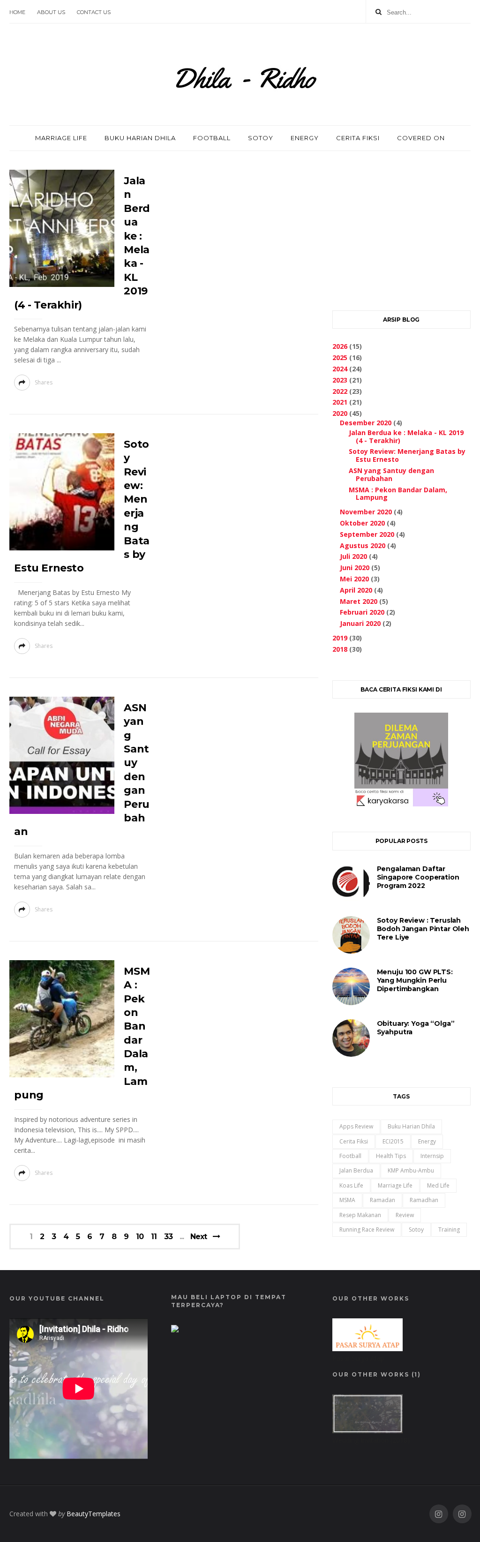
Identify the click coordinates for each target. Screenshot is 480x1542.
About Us (51, 12)
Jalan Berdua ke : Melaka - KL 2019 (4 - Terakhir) (406, 436)
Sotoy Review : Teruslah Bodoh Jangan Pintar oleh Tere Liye (423, 928)
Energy (427, 1141)
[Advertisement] (401, 228)
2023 (339, 380)
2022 (339, 391)
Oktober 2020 (362, 523)
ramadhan (424, 1200)
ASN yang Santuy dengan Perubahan (391, 474)
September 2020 (367, 534)
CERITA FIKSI (358, 138)
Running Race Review (366, 1230)
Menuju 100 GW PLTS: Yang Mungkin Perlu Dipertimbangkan (415, 980)
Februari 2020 (362, 612)
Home (17, 12)
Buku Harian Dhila (411, 1126)
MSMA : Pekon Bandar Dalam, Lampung (398, 493)
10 (139, 1237)
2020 (339, 413)
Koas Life (351, 1185)
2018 (339, 649)
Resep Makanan (360, 1215)
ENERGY (305, 138)
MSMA (347, 1200)
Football (350, 1156)
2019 (339, 637)
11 (154, 1237)
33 (168, 1237)
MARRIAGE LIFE (61, 138)
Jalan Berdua (356, 1170)
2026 (339, 346)
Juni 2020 (354, 567)
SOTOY (260, 138)
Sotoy (416, 1230)
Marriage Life (395, 1185)
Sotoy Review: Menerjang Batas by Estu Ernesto (407, 455)
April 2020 (356, 590)
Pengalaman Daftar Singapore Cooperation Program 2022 (418, 877)
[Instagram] (438, 1514)
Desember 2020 (365, 422)
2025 (339, 357)
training (449, 1230)
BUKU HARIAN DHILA (140, 138)
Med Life (438, 1185)
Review (405, 1215)
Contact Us (94, 12)
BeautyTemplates (93, 1513)
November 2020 (366, 511)
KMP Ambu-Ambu (411, 1170)
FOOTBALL (212, 138)
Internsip (432, 1156)
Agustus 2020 (362, 545)
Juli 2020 (353, 556)
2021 (339, 402)
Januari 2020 (360, 623)
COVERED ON (421, 138)
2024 (339, 368)
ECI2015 (393, 1141)
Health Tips (391, 1156)
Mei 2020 (354, 578)
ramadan (382, 1200)
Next (198, 1237)
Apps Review (356, 1126)
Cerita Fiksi (353, 1141)
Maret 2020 (358, 601)
